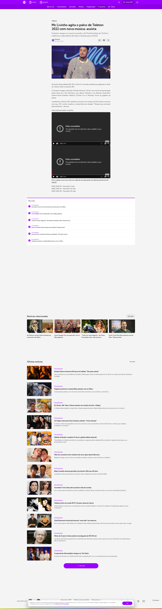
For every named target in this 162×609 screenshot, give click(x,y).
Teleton (54, 21)
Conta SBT (129, 2)
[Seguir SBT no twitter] (138, 601)
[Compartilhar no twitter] (108, 40)
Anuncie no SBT (66, 600)
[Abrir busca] (119, 2)
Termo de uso (96, 600)
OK (127, 603)
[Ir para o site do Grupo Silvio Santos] (25, 601)
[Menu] (137, 2)
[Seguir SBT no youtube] (143, 601)
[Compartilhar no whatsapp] (100, 40)
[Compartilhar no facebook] (104, 40)
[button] (40, 331)
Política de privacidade (81, 600)
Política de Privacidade (62, 604)
